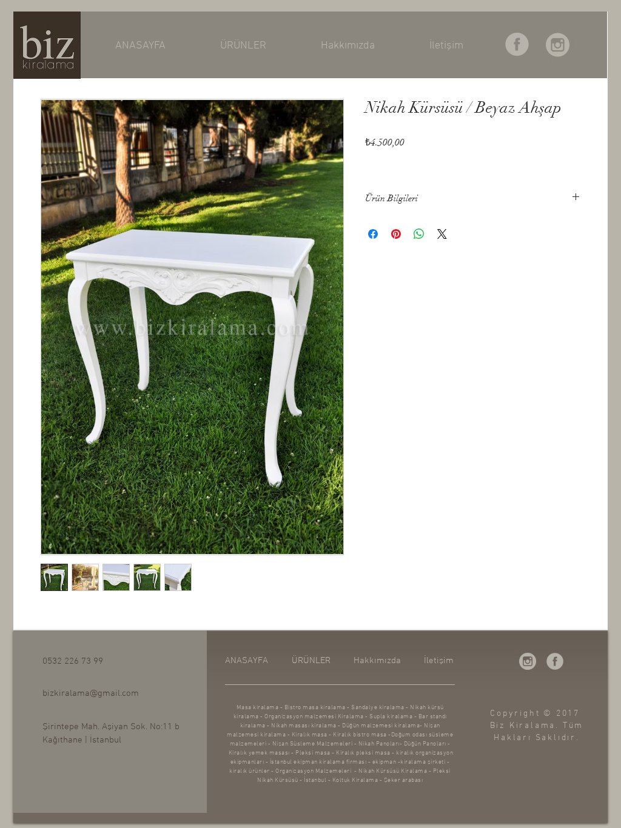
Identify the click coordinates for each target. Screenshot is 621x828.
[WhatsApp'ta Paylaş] (419, 234)
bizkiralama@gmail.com (90, 693)
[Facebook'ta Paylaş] (373, 234)
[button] (243, 46)
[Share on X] (442, 234)
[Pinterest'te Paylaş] (396, 234)
